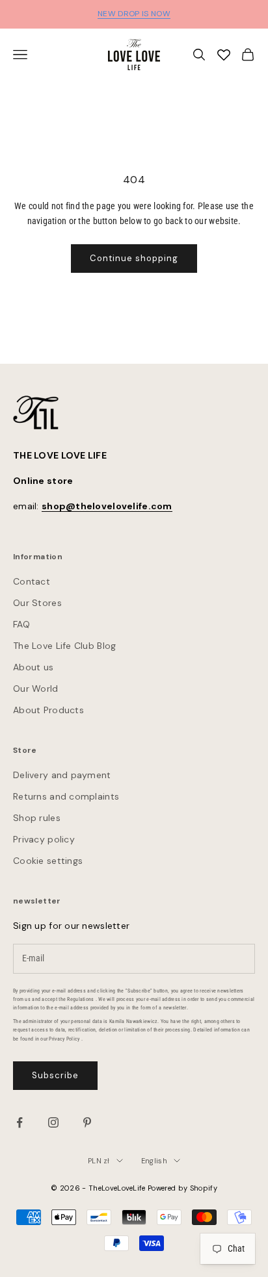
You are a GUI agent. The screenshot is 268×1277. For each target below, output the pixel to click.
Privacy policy (44, 839)
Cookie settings (48, 860)
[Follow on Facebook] (19, 1122)
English (154, 1160)
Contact (31, 581)
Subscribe (55, 1075)
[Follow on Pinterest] (87, 1122)
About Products (48, 710)
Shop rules (36, 818)
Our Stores (37, 603)
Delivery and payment (62, 775)
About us (33, 667)
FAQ (21, 624)
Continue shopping (134, 258)
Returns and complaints (66, 796)
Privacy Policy (64, 1039)
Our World (36, 688)
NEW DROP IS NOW (134, 13)
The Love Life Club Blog (64, 645)
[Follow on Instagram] (53, 1122)
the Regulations (76, 999)
